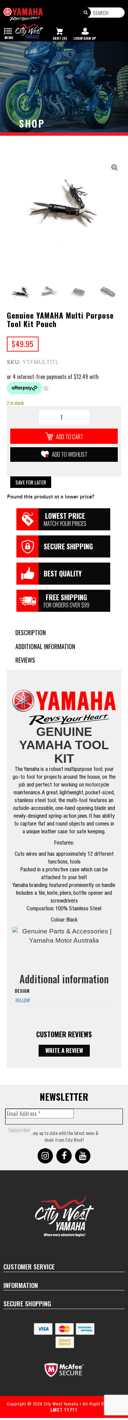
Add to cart (69, 436)
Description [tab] (30, 632)
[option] (64, 203)
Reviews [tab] (25, 660)
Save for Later (30, 482)
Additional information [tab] (45, 646)
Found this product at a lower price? (50, 497)
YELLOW (22, 1000)
